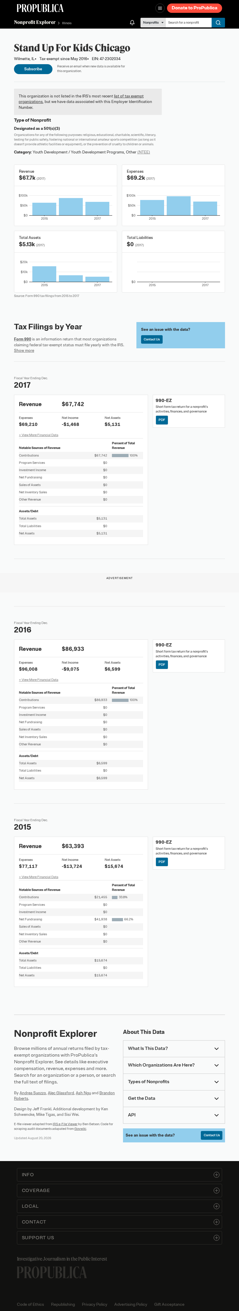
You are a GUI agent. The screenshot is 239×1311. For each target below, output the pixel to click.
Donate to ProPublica (194, 8)
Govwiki (80, 1129)
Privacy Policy (94, 1304)
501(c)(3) (52, 128)
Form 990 (22, 339)
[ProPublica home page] (52, 1272)
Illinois (66, 23)
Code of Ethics (30, 1304)
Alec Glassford (61, 1092)
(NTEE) (143, 152)
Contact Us (152, 339)
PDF (162, 420)
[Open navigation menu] (160, 8)
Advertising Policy (130, 1304)
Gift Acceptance (169, 1304)
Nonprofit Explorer (35, 22)
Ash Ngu (83, 1092)
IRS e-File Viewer (65, 1124)
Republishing (63, 1304)
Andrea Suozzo (33, 1092)
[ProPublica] (40, 8)
